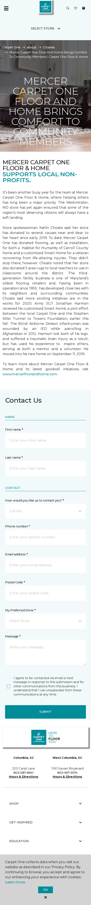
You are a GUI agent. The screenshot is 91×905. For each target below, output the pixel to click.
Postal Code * (15, 582)
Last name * (14, 457)
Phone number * (17, 526)
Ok (45, 890)
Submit (45, 712)
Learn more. (15, 882)
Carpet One (11, 47)
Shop (14, 803)
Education (19, 841)
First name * (14, 429)
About (31, 47)
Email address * (16, 554)
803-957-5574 (67, 773)
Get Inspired (21, 822)
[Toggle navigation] (6, 8)
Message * (12, 636)
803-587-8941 (24, 773)
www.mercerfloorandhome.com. (30, 374)
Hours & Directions (23, 777)
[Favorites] (76, 8)
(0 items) (83, 8)
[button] (68, 8)
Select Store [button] (42, 28)
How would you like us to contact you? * (34, 500)
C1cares (49, 47)
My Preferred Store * (20, 610)
